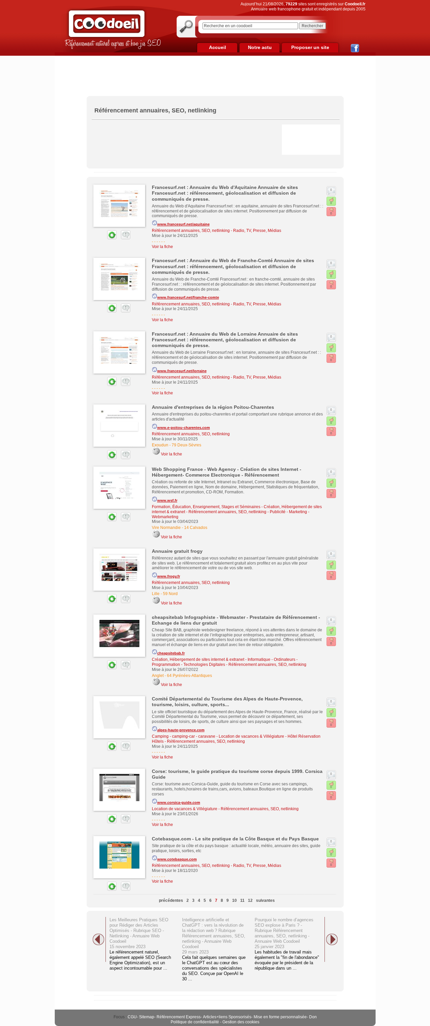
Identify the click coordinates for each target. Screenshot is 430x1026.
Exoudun (160, 445)
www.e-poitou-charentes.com (183, 428)
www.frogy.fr (168, 576)
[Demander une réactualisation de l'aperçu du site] (104, 238)
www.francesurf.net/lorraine (182, 371)
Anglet (158, 675)
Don (313, 1017)
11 (242, 900)
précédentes (171, 900)
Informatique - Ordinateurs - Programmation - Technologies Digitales (225, 662)
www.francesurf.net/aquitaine (183, 224)
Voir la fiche (162, 246)
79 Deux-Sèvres (186, 445)
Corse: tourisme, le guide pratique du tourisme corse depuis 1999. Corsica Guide (237, 774)
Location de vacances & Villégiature (251, 736)
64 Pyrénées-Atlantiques (189, 675)
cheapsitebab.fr (171, 653)
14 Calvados (195, 527)
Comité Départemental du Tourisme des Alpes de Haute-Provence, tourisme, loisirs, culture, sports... (227, 701)
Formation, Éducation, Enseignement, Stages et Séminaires (206, 506)
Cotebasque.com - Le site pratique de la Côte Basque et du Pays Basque (235, 838)
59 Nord (170, 593)
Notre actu (260, 47)
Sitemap (146, 1017)
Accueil (217, 47)
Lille (156, 593)
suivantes (265, 900)
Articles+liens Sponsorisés (227, 1017)
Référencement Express (179, 1017)
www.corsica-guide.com (178, 802)
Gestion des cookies (240, 1022)
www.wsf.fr (167, 500)
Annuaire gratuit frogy (177, 551)
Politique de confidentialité (195, 1022)
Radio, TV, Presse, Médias (257, 230)
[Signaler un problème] (124, 238)
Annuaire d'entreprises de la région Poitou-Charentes (213, 407)
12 (250, 900)
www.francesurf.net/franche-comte (188, 297)
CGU (132, 1017)
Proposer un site (310, 47)
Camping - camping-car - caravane (183, 736)
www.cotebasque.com (177, 859)
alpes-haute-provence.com (181, 730)
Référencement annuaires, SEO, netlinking (191, 230)
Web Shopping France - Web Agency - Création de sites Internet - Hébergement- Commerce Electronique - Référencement (226, 472)
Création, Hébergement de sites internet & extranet (198, 659)
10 (234, 900)
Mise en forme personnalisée (280, 1017)
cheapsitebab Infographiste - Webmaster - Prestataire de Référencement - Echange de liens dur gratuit (236, 620)
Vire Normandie (166, 527)
